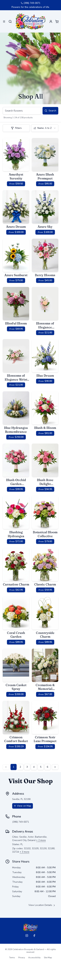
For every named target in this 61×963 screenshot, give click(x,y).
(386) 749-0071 (32, 3)
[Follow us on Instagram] (26, 935)
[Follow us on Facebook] (34, 935)
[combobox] (44, 128)
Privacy (21, 957)
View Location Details (40, 905)
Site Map (48, 957)
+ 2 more (41, 840)
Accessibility (34, 957)
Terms (12, 957)
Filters (18, 128)
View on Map (24, 805)
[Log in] (51, 21)
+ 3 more (24, 851)
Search (52, 110)
